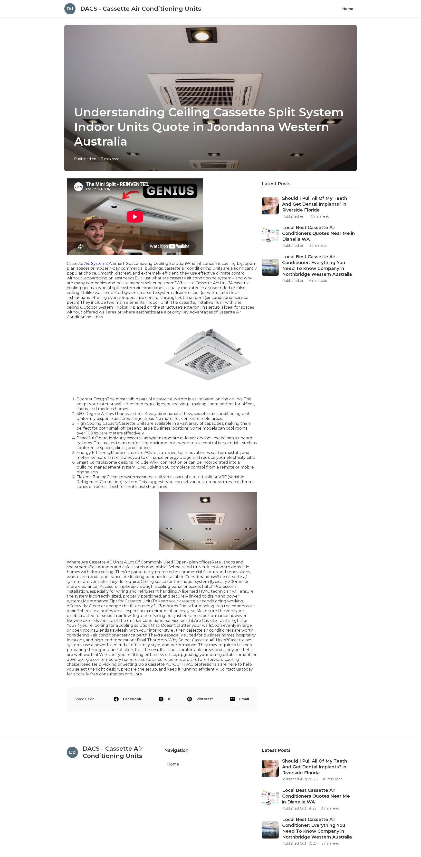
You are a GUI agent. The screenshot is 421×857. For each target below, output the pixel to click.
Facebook (132, 699)
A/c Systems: (96, 263)
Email (244, 699)
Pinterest (204, 699)
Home (347, 9)
